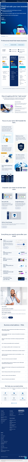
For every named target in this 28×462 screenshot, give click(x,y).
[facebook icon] (21, 456)
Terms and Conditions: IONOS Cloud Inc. (4, 420)
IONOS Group (3, 414)
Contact (2, 434)
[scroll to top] (26, 36)
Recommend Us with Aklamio (12, 429)
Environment (22, 414)
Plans (7, 36)
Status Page (2, 446)
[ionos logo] (4, 1)
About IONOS (2, 412)
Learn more (5, 247)
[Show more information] (8, 71)
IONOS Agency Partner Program (13, 420)
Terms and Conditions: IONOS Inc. (4, 417)
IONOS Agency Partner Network (13, 423)
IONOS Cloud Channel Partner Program (13, 425)
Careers (2, 422)
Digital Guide (11, 414)
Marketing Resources (12, 415)
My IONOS (2, 438)
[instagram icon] (19, 456)
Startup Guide (11, 412)
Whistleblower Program (4, 447)
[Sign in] (27, 1)
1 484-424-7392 (24, 1)
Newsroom (2, 415)
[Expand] (26, 253)
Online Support (3, 435)
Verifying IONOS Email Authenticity (4, 443)
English (19, 1)
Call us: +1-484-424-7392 (4, 441)
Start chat (10, 317)
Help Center (2, 437)
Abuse (2, 449)
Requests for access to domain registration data (5, 451)
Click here (13, 88)
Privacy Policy (3, 421)
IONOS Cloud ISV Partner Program (13, 427)
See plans (3, 22)
